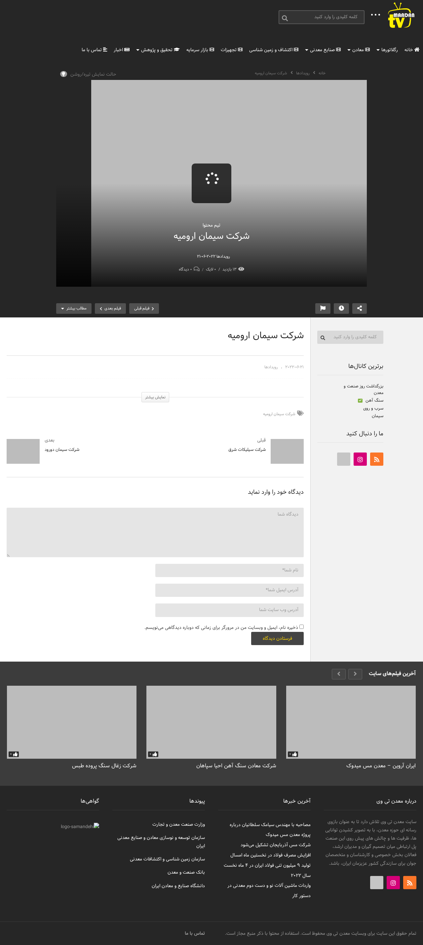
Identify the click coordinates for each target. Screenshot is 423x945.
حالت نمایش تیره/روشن (93, 74)
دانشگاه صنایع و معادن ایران (178, 886)
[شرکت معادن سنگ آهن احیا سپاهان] (211, 722)
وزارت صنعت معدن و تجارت (178, 824)
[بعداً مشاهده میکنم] (341, 308)
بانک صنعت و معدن (186, 872)
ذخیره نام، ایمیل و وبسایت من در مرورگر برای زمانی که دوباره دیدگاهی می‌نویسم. (221, 628)
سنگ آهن (373, 400)
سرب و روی (373, 408)
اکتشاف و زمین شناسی (271, 50)
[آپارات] (343, 459)
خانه (409, 50)
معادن (358, 50)
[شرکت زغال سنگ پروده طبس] (71, 722)
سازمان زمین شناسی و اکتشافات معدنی (167, 859)
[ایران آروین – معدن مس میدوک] (351, 722)
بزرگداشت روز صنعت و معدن (363, 390)
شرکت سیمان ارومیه (279, 414)
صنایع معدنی (323, 50)
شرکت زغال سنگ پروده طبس (104, 766)
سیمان (377, 416)
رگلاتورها (389, 50)
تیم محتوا (211, 225)
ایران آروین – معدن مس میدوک (381, 766)
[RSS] (376, 459)
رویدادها (303, 73)
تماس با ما (92, 50)
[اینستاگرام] (360, 459)
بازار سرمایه (198, 50)
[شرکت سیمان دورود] (78, 458)
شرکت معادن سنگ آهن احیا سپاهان (236, 766)
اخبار (119, 50)
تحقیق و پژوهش (157, 50)
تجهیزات (229, 50)
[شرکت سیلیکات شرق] (233, 458)
